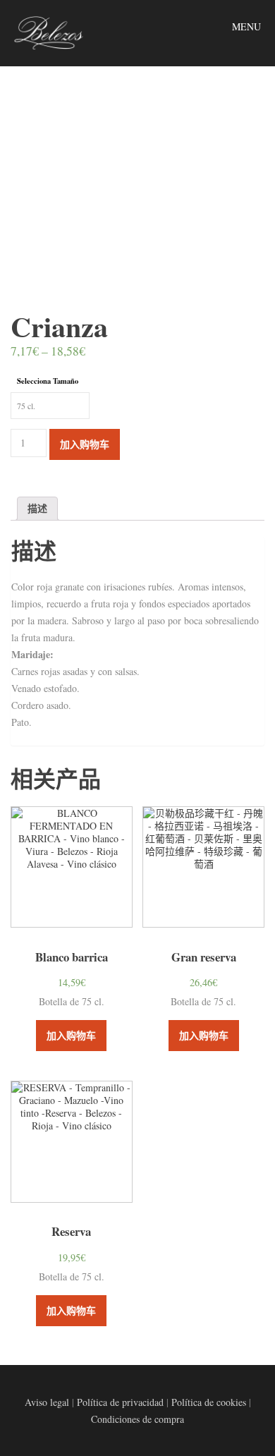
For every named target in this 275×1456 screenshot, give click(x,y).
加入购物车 (84, 444)
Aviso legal (47, 1402)
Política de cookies (208, 1402)
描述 (37, 508)
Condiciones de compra (137, 1419)
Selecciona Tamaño (47, 381)
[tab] (37, 509)
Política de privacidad (120, 1402)
